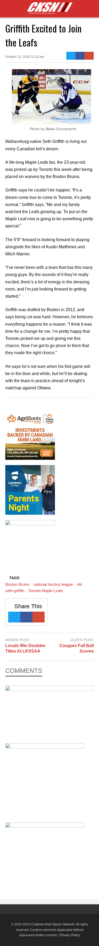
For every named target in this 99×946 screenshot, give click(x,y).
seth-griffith (14, 590)
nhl (79, 584)
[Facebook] (80, 56)
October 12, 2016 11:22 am (24, 57)
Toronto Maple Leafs (45, 590)
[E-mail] (89, 56)
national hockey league (53, 584)
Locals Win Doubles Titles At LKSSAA (25, 648)
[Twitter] (71, 56)
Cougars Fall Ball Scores (76, 648)
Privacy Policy (70, 935)
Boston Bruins (17, 584)
